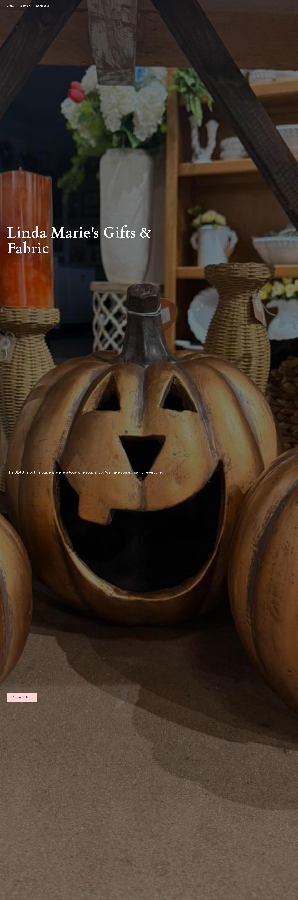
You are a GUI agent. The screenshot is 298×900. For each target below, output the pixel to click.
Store (10, 5)
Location (25, 5)
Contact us (42, 5)
